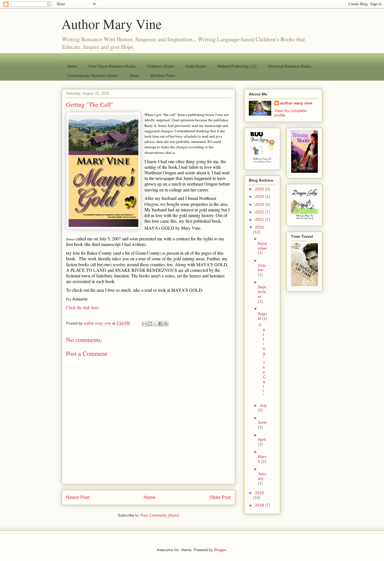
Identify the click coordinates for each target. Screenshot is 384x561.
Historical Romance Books (289, 66)
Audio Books (196, 66)
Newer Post (77, 497)
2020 (259, 227)
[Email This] (144, 324)
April (262, 439)
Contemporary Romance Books (92, 76)
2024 (260, 196)
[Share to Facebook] (160, 324)
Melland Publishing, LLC (237, 66)
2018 (260, 505)
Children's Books (160, 66)
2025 (260, 189)
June (262, 422)
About (134, 76)
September (262, 292)
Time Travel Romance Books (112, 66)
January (262, 476)
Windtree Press (162, 76)
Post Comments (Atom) (160, 515)
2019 (259, 493)
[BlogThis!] (150, 324)
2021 (260, 219)
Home (72, 66)
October (262, 267)
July (263, 405)
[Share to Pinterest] (166, 324)
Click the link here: (83, 307)
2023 (260, 204)
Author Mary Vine (112, 24)
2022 (260, 212)
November (262, 245)
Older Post (220, 497)
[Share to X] (155, 324)
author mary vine (296, 103)
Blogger (220, 550)
